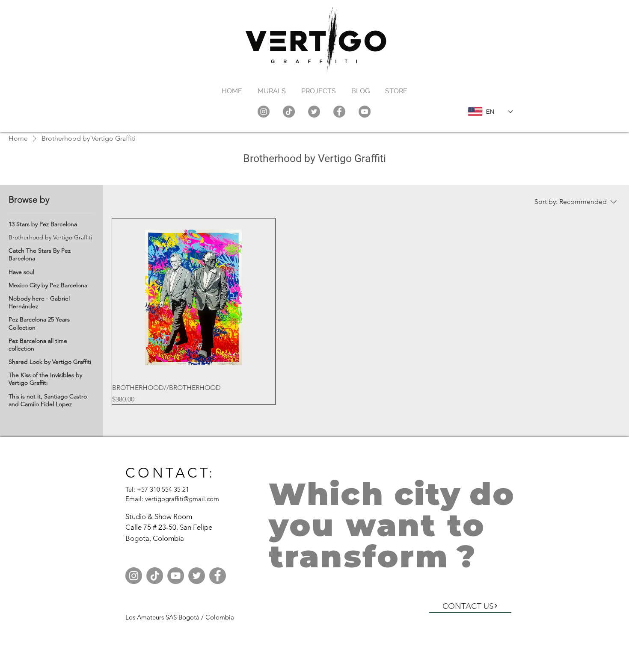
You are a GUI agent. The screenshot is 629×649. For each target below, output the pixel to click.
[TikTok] (289, 112)
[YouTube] (365, 112)
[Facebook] (339, 112)
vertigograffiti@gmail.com (182, 499)
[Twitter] (314, 112)
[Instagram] (264, 112)
